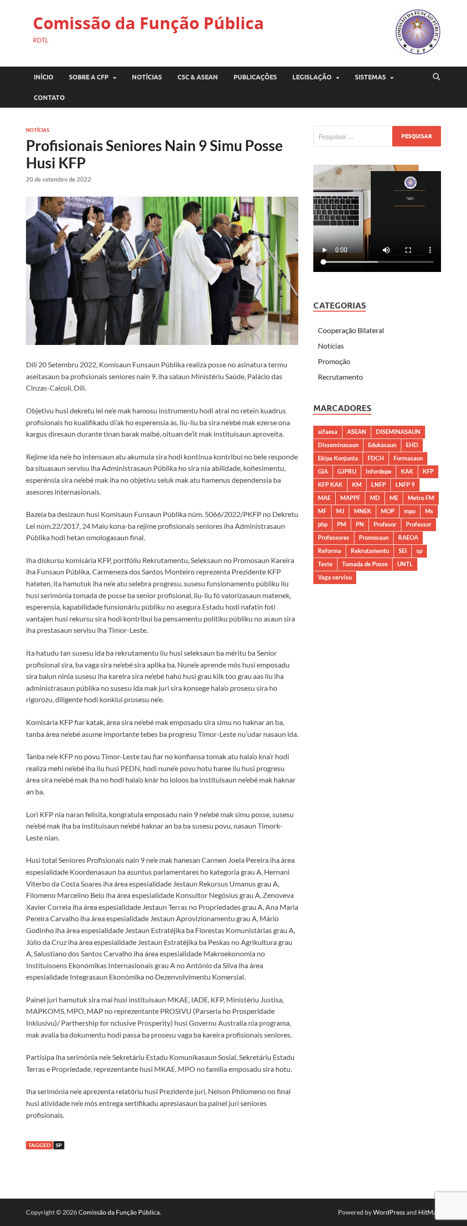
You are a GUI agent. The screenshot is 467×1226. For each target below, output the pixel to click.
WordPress (389, 1212)
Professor (418, 524)
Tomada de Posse (365, 564)
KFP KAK (330, 484)
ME (393, 497)
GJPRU (346, 471)
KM (357, 484)
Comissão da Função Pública (148, 23)
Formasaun (408, 458)
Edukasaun (382, 445)
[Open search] (436, 77)
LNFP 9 (405, 484)
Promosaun (374, 537)
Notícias (147, 77)
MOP (387, 511)
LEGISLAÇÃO (312, 77)
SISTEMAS (370, 77)
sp (59, 1145)
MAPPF (350, 497)
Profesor (385, 524)
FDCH (376, 458)
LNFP (378, 484)
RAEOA (408, 537)
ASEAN (356, 431)
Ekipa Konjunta (338, 458)
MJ (340, 511)
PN (360, 524)
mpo (409, 511)
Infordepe (378, 471)
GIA (323, 471)
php (322, 524)
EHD (412, 445)
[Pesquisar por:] (377, 136)
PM (341, 524)
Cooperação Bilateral (351, 330)
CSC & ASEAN (197, 77)
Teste (325, 564)
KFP (428, 471)
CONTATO (49, 97)
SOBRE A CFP (89, 77)
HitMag (429, 1212)
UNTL (405, 564)
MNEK (362, 511)
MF (322, 511)
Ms (429, 511)
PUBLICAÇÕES (255, 77)
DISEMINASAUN (398, 431)
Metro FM (421, 497)
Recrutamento (340, 376)
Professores (333, 537)
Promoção (334, 361)
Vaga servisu (335, 577)
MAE (324, 497)
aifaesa (327, 431)
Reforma (329, 550)
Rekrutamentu (370, 550)
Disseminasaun (338, 445)
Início (43, 77)
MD (375, 497)
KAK (407, 471)
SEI (403, 550)
